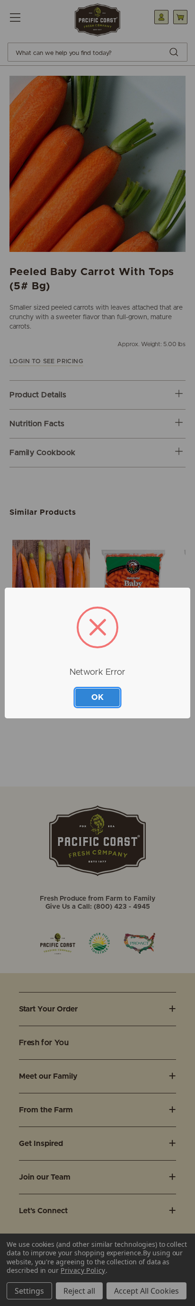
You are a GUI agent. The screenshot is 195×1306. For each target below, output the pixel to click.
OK (97, 697)
